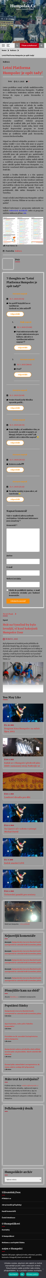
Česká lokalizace (8, 1217)
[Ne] (43, 1269)
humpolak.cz (23, 5)
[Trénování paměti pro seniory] (23, 879)
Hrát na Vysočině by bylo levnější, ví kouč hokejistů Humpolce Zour (20, 628)
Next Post (8, 614)
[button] (17, 45)
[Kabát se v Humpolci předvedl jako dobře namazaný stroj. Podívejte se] (23, 747)
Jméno (9, 556)
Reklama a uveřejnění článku (13, 1242)
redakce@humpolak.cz (30, 1085)
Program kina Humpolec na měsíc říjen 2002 (22, 730)
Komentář (12, 525)
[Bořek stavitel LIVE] (23, 847)
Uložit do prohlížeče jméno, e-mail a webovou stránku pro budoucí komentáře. (24, 593)
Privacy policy (32, 1274)
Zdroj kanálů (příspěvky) (11, 1205)
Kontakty (6, 1230)
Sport (5, 620)
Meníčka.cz (14, 997)
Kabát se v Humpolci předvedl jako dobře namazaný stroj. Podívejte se (22, 764)
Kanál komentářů (9, 1211)
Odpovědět (15, 314)
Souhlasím (13, 1274)
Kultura (6, 62)
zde (24, 213)
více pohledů (25, 924)
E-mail (9, 567)
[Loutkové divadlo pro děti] (23, 781)
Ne (22, 1274)
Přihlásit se (6, 1198)
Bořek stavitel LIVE (14, 863)
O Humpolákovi (8, 1236)
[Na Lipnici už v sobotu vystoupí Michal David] (23, 813)
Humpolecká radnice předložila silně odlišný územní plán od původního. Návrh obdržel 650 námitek (23, 1051)
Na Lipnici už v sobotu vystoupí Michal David (20, 830)
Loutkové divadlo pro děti (17, 797)
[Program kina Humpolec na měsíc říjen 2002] (23, 713)
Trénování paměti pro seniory (19, 894)
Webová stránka (14, 579)
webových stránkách (18, 210)
